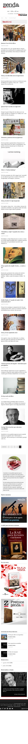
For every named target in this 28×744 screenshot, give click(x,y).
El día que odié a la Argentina (15, 634)
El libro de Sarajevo (13, 652)
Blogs (6, 17)
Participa (19, 705)
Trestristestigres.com (18, 703)
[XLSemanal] (22, 15)
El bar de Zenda (11, 636)
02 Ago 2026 (10, 638)
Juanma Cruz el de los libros (8, 43)
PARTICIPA (22, 13)
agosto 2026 (6, 663)
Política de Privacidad (7, 705)
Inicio (2, 17)
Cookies (14, 705)
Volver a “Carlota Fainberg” (8, 170)
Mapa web (23, 705)
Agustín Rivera (4, 45)
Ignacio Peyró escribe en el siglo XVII (10, 106)
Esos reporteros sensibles (14, 643)
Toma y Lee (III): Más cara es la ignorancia (12, 75)
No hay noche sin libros (7, 396)
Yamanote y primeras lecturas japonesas (11, 137)
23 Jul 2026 (10, 655)
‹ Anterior (4, 446)
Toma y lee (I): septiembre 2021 (9, 332)
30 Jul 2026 (10, 647)
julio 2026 (5, 665)
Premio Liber (10, 706)
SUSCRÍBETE (17, 13)
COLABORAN (10, 13)
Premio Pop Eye (17, 706)
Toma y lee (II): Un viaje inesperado (10, 201)
